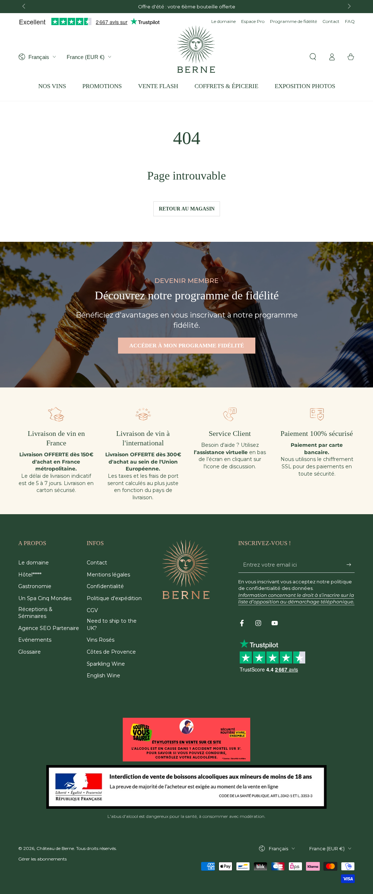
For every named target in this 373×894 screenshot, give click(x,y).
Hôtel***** (30, 574)
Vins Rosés (100, 640)
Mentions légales (108, 574)
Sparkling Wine (106, 664)
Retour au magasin (187, 209)
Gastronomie (34, 586)
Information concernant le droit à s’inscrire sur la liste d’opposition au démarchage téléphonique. (296, 598)
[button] (312, 57)
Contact (330, 21)
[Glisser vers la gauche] (24, 6)
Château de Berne (55, 848)
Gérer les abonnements (42, 859)
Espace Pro (252, 21)
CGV (92, 610)
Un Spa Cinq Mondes (44, 598)
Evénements (34, 640)
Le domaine (223, 21)
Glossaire (29, 652)
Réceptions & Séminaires (35, 613)
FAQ (350, 21)
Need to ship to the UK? (112, 624)
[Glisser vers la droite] (348, 6)
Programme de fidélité (293, 21)
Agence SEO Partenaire (48, 628)
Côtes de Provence (111, 652)
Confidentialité (105, 586)
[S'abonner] (350, 564)
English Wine (103, 675)
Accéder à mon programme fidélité (186, 345)
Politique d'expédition (114, 598)
